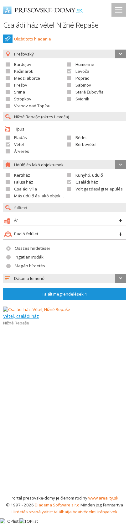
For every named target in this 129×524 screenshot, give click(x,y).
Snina (19, 92)
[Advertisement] (64, 426)
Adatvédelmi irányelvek (95, 512)
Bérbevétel (85, 144)
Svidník (82, 99)
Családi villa (25, 189)
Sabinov (83, 85)
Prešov (20, 85)
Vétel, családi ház (21, 316)
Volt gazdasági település (99, 189)
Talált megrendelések (64, 294)
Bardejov (22, 64)
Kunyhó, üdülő (89, 175)
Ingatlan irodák (29, 257)
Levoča (82, 71)
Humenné (84, 64)
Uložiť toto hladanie (32, 39)
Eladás (20, 137)
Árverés (21, 151)
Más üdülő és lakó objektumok (43, 196)
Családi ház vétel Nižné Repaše (51, 25)
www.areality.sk (103, 498)
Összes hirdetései (32, 248)
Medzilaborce (27, 78)
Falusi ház (23, 182)
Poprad (82, 78)
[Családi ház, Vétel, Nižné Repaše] (36, 309)
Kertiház (22, 175)
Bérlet (81, 137)
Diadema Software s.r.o (57, 505)
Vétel (19, 144)
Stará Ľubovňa (89, 92)
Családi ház (86, 182)
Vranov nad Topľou (32, 106)
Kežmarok (23, 71)
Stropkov (22, 99)
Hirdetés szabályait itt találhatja (42, 512)
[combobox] (64, 278)
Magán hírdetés (30, 266)
